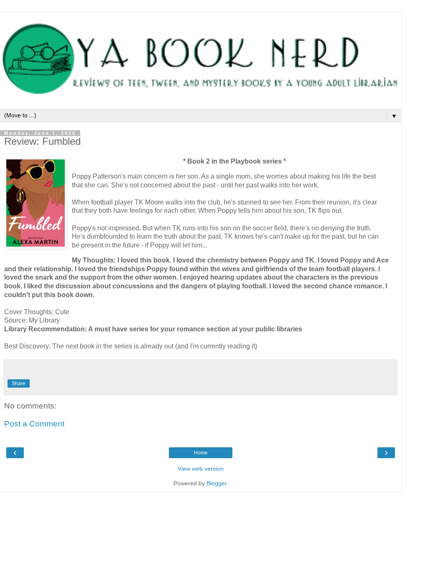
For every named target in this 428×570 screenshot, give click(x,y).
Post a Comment (34, 423)
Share (18, 383)
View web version (201, 468)
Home (201, 453)
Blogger (216, 483)
